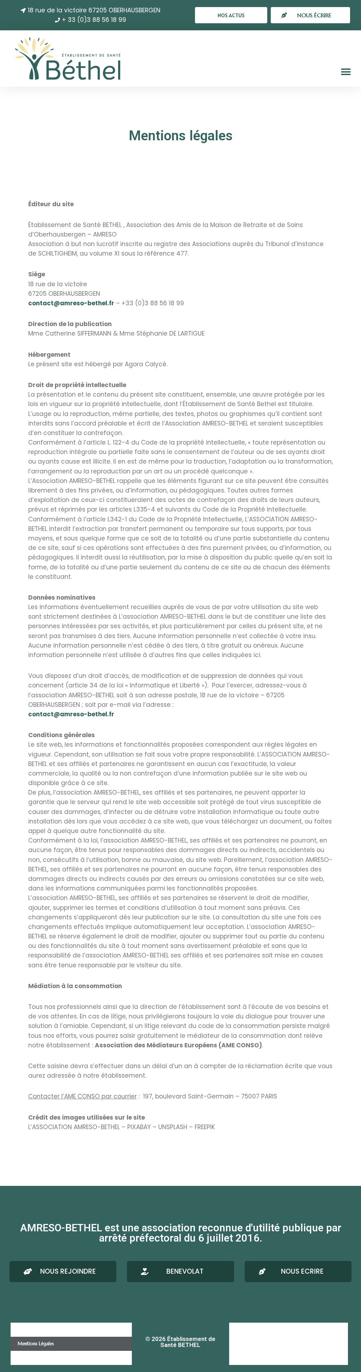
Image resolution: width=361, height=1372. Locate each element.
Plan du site (248, 1358)
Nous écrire (248, 1330)
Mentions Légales (36, 1344)
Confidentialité (33, 1358)
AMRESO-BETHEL (35, 1330)
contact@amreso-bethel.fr (71, 303)
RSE (239, 1344)
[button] (231, 15)
